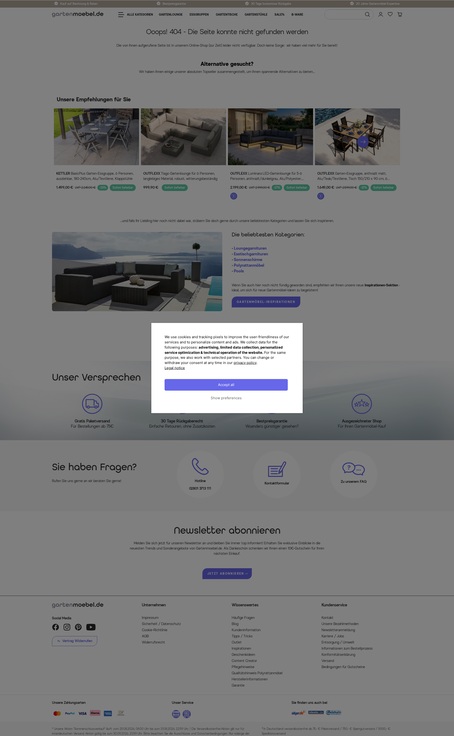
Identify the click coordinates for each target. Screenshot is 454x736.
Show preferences (226, 398)
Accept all (226, 384)
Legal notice (175, 367)
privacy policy (245, 362)
